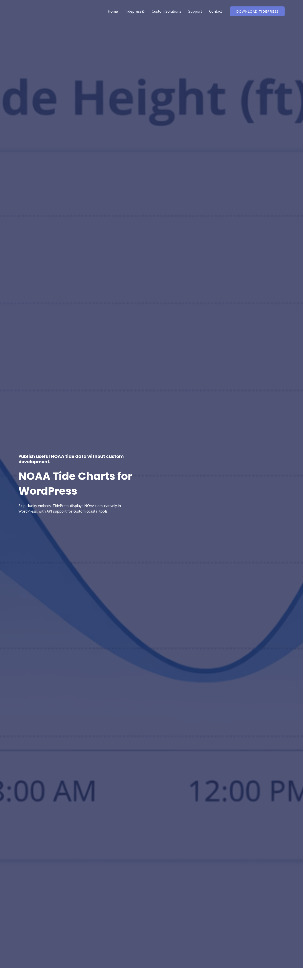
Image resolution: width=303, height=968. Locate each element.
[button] (257, 11)
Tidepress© (135, 11)
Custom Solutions (166, 11)
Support (195, 11)
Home (113, 11)
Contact (215, 11)
